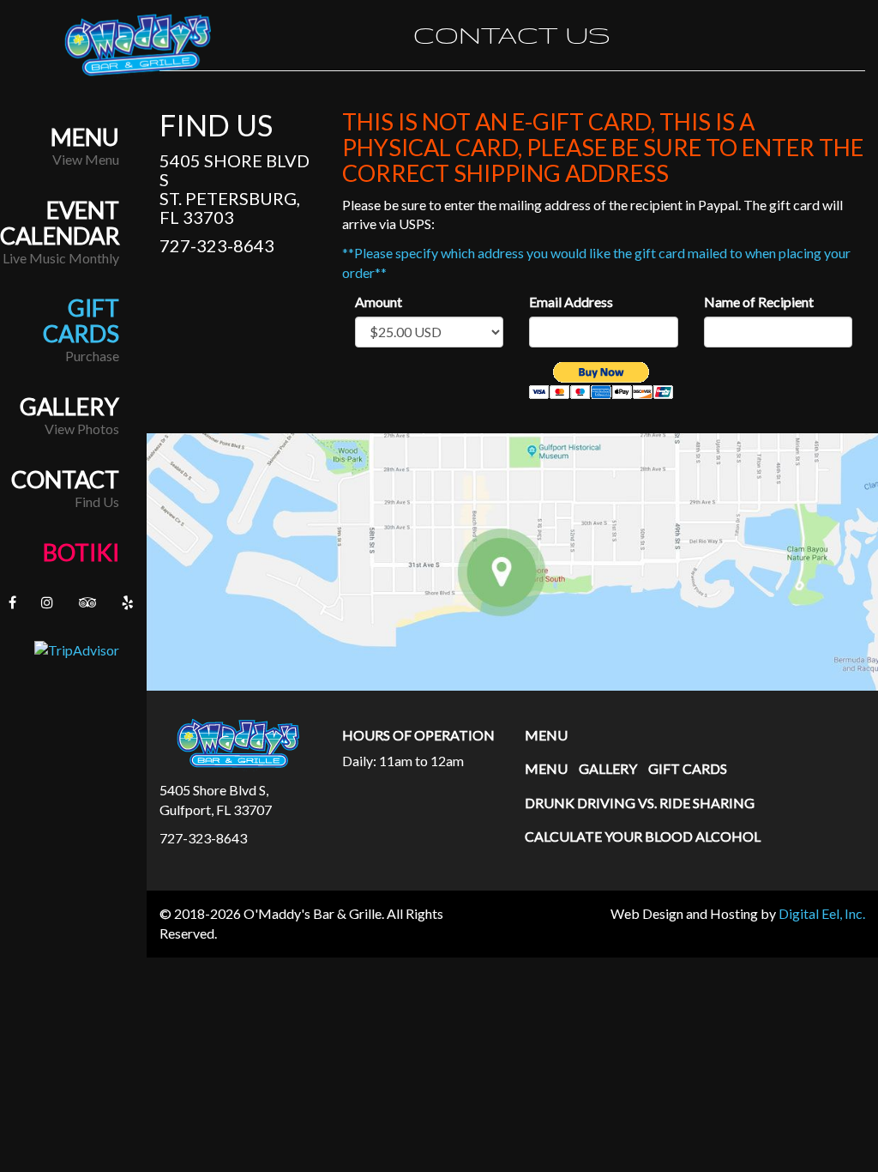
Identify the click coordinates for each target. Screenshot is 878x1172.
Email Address (571, 301)
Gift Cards (81, 321)
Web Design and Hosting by (737, 913)
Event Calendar (59, 223)
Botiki (81, 552)
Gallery (69, 407)
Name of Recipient (759, 301)
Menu (85, 137)
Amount (378, 301)
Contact (65, 479)
